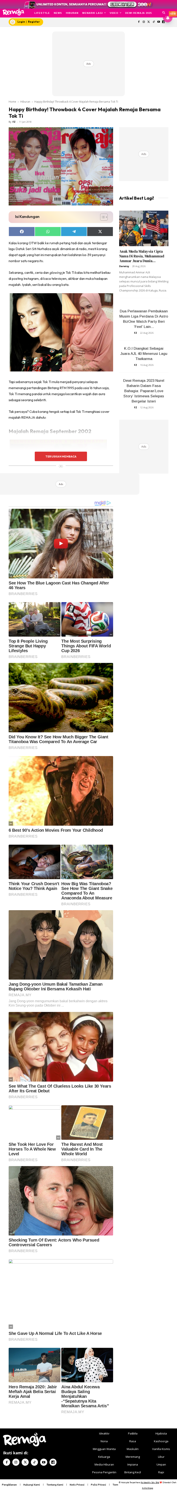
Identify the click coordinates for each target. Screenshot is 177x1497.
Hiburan (25, 101)
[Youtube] (158, 22)
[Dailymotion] (53, 1462)
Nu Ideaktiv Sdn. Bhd (150, 1482)
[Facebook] (138, 22)
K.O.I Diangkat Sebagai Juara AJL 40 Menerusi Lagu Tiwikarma (143, 353)
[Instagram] (143, 22)
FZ (14, 121)
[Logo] (13, 12)
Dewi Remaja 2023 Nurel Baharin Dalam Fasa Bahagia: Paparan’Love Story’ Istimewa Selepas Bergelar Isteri (143, 391)
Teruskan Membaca (60, 456)
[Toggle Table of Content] (102, 217)
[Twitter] (148, 22)
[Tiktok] (153, 22)
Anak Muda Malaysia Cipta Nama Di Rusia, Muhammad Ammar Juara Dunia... (141, 256)
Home (12, 101)
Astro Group (147, 1488)
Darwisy (124, 266)
